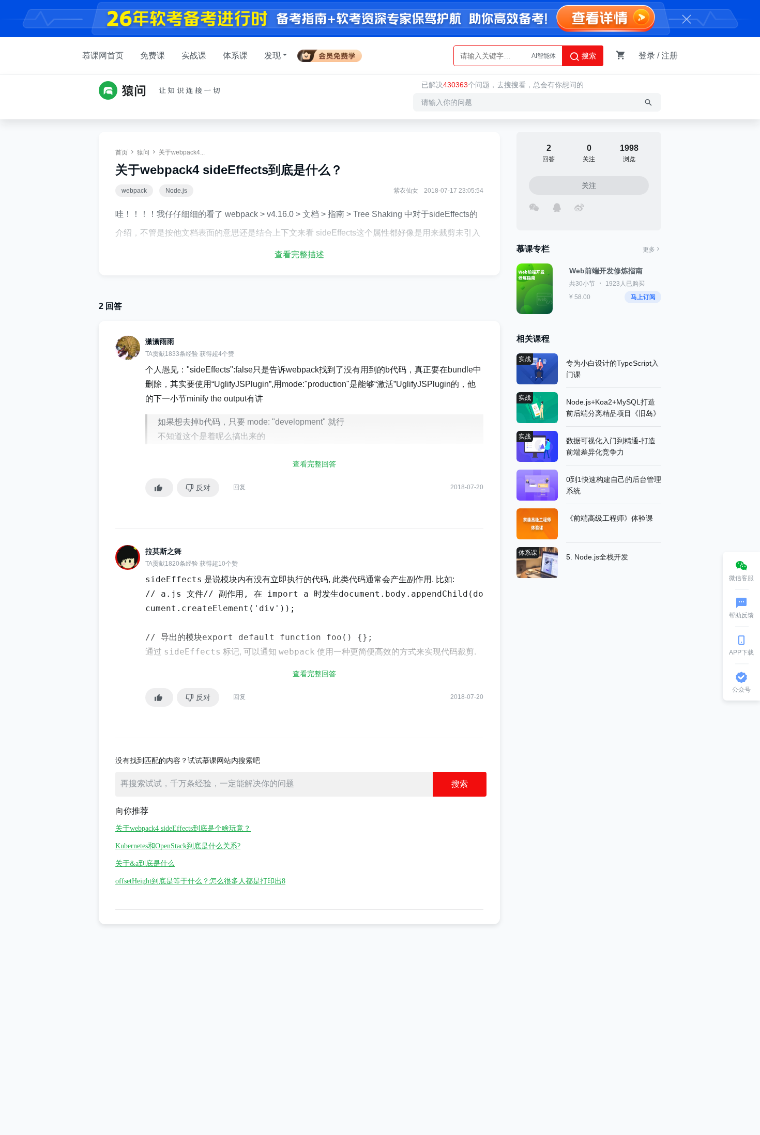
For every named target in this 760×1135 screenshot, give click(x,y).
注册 (669, 55)
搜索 (588, 56)
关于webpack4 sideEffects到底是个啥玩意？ (183, 828)
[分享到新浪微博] (579, 206)
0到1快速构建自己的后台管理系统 (613, 485)
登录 (647, 55)
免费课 (152, 55)
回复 (239, 487)
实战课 (193, 55)
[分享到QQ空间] (557, 206)
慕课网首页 (103, 55)
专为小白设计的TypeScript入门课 (612, 369)
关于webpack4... (182, 152)
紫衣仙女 (405, 190)
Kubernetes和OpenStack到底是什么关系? (177, 846)
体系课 (235, 55)
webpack (134, 190)
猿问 (143, 152)
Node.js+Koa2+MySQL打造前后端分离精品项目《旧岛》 (613, 407)
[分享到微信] (534, 206)
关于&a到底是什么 (145, 863)
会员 (333, 54)
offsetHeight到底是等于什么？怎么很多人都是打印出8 (200, 881)
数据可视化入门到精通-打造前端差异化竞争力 (611, 446)
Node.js (176, 190)
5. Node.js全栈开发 (597, 557)
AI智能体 (543, 55)
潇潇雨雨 (159, 341)
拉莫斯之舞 (163, 551)
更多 (649, 249)
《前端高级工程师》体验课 (609, 518)
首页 (121, 152)
